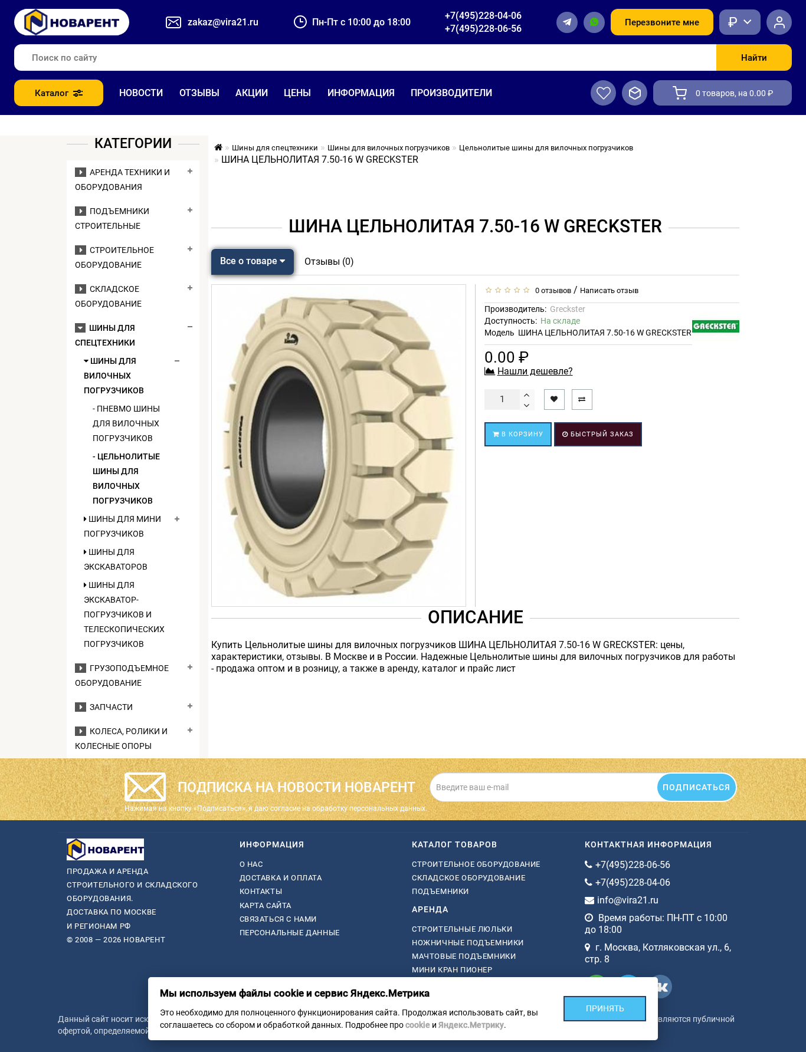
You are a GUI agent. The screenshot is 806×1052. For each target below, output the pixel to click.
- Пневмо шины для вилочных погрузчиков (126, 423)
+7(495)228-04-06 (483, 15)
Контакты (261, 891)
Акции (251, 92)
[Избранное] (603, 93)
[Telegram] (567, 22)
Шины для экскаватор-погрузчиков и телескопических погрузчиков (124, 614)
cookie (417, 1025)
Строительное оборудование (476, 864)
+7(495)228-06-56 (483, 28)
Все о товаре (250, 261)
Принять (605, 1008)
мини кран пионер (452, 969)
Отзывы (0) (329, 261)
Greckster (567, 309)
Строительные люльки (462, 929)
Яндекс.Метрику (471, 1025)
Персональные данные (290, 932)
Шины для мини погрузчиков (122, 526)
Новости (141, 92)
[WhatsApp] (594, 22)
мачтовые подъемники (464, 956)
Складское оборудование (468, 877)
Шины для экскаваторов (116, 559)
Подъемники (440, 891)
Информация (361, 92)
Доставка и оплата (281, 877)
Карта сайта (266, 905)
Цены (297, 92)
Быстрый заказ (601, 434)
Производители (451, 92)
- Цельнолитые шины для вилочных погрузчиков (126, 478)
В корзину (521, 434)
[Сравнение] (634, 93)
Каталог (51, 93)
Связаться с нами (278, 919)
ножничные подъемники (468, 942)
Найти (754, 57)
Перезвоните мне (662, 22)
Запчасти (109, 707)
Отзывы (199, 92)
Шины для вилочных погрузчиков (114, 375)
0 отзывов (551, 290)
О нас (251, 864)
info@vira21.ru (627, 900)
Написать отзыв (609, 290)
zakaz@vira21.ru (223, 22)
